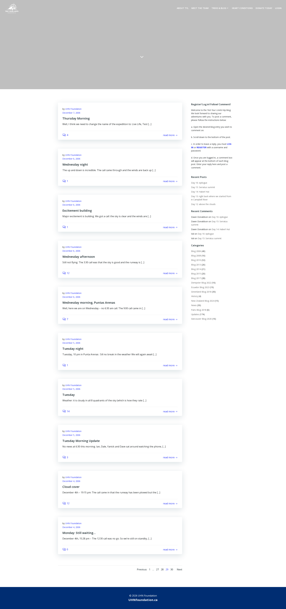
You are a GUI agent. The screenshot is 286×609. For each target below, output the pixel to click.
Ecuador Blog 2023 (200, 287)
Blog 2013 (196, 264)
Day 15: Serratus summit (203, 187)
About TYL (182, 8)
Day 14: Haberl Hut (200, 191)
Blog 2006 (196, 251)
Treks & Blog (219, 8)
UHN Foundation (73, 108)
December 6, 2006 (71, 158)
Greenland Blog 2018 (201, 291)
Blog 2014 (196, 269)
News (194, 305)
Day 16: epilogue (199, 182)
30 (171, 569)
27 (157, 569)
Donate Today (264, 8)
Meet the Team (200, 8)
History (194, 296)
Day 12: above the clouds (203, 204)
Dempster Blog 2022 (201, 282)
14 (68, 411)
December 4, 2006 (71, 481)
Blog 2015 (196, 273)
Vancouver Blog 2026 (201, 318)
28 (162, 569)
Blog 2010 (196, 260)
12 (68, 273)
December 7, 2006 (71, 112)
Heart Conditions (242, 8)
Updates (195, 314)
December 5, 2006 (71, 342)
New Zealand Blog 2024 (202, 300)
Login (278, 8)
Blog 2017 (196, 278)
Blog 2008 (196, 255)
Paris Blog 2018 (198, 309)
